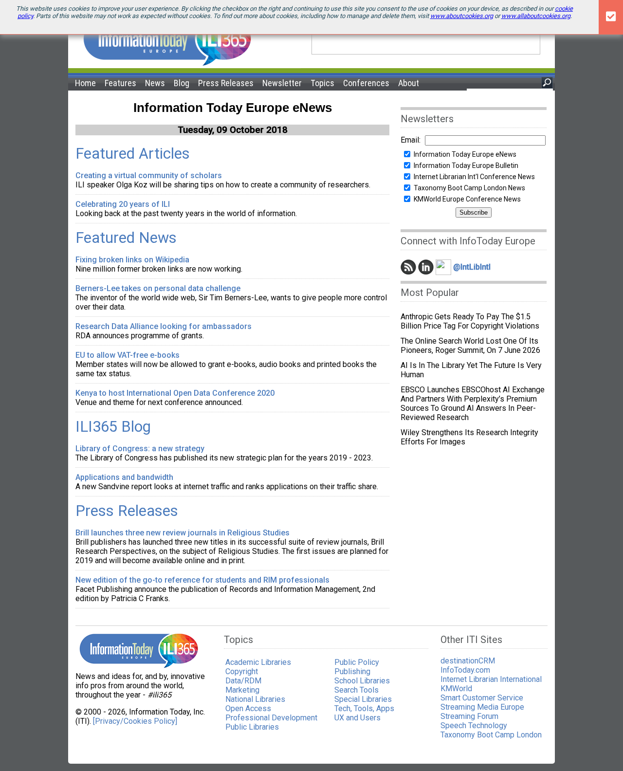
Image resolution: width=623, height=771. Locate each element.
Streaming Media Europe (482, 707)
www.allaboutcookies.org (535, 15)
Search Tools (356, 690)
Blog (181, 83)
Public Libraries (252, 727)
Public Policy (356, 662)
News (155, 83)
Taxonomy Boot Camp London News (469, 188)
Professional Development (271, 717)
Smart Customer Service (481, 697)
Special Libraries (363, 699)
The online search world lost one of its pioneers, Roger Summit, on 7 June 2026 (470, 345)
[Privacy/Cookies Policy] (135, 721)
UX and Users (357, 717)
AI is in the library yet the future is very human (471, 370)
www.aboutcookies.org (461, 15)
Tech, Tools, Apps (364, 708)
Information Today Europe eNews (465, 154)
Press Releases (226, 83)
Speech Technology (473, 725)
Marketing (242, 690)
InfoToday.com (465, 670)
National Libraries (255, 699)
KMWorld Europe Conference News (467, 199)
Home (85, 83)
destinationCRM (467, 660)
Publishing (352, 671)
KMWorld (456, 688)
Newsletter (282, 83)
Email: (411, 140)
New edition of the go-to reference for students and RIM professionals (202, 580)
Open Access (248, 708)
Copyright (241, 671)
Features (120, 83)
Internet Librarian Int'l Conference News (474, 177)
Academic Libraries (258, 662)
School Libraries (362, 680)
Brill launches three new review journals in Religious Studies (182, 532)
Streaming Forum (469, 716)
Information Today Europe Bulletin (466, 165)
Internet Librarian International (491, 679)
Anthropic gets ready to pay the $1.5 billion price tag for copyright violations (470, 321)
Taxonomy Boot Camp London (491, 734)
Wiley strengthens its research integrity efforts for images (469, 437)
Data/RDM (243, 680)
